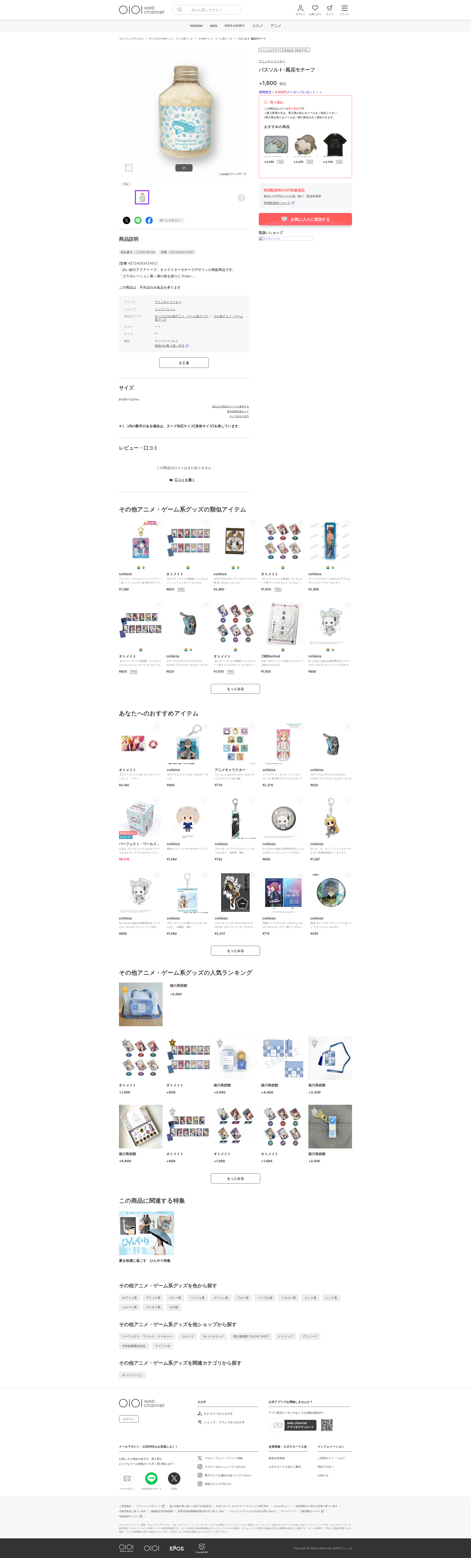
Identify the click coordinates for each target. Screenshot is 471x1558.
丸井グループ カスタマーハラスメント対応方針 (242, 1506)
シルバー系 (129, 1307)
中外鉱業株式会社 (134, 1346)
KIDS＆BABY (234, 25)
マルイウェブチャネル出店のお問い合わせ (252, 1511)
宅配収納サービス (129, 1516)
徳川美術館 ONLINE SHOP (251, 1336)
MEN (213, 26)
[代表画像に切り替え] (138, 567)
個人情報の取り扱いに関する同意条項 (190, 1506)
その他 (173, 1307)
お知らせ (323, 1475)
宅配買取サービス (310, 1511)
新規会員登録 (277, 1458)
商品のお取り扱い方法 (169, 345)
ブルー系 (243, 1298)
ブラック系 (153, 1298)
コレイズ (188, 1336)
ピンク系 (310, 1298)
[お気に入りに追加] (159, 522)
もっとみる (235, 689)
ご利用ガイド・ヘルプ (331, 1458)
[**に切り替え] (188, 567)
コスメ (257, 25)
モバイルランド (213, 1336)
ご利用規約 (125, 1506)
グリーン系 (220, 1298)
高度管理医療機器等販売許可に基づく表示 (201, 1511)
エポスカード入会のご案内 (285, 1466)
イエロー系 (288, 1298)
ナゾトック (285, 1336)
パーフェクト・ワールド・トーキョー (147, 1336)
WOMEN (196, 26)
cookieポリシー (282, 1506)
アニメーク (309, 1336)
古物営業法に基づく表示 (132, 1511)
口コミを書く (185, 480)
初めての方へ (326, 1466)
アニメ (275, 25)
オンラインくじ (132, 1375)
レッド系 (331, 1298)
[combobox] (206, 10)
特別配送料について (277, 202)
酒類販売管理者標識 (162, 1511)
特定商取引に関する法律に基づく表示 (316, 1506)
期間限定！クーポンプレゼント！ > (290, 92)
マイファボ (162, 1346)
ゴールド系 (153, 1307)
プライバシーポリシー (148, 1506)
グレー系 (175, 1298)
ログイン (129, 1419)
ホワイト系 (129, 1298)
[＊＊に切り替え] (143, 567)
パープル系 (265, 1298)
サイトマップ (288, 1511)
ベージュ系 (197, 1298)
